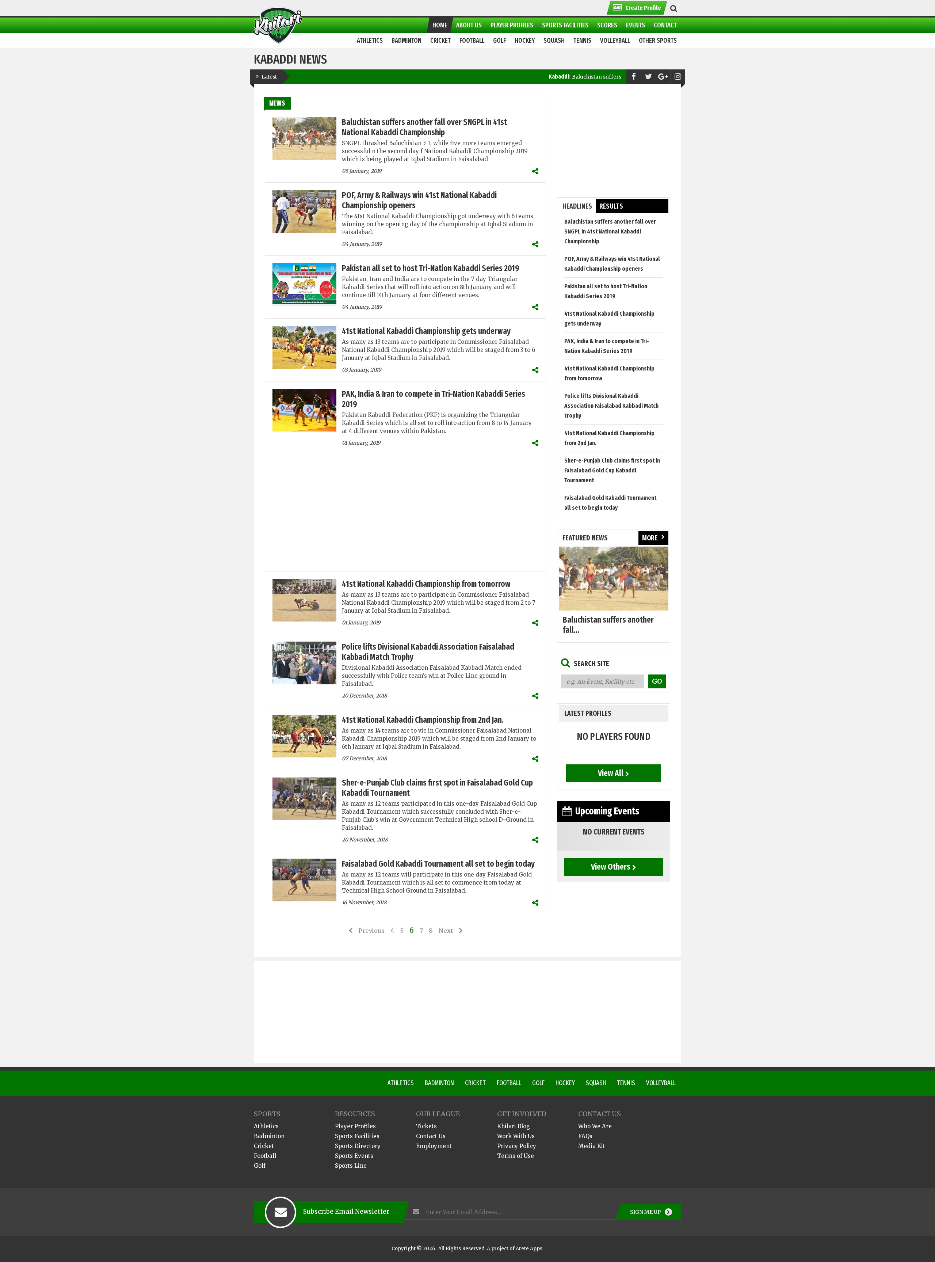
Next (446, 930)
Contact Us (431, 1136)
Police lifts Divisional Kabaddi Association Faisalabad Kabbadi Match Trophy (611, 405)
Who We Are (595, 1126)
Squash (596, 1083)
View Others (610, 867)
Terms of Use (515, 1155)
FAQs (585, 1136)
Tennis (626, 1083)
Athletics (401, 1083)
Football (509, 1083)
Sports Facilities (357, 1136)
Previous (371, 930)
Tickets (426, 1126)
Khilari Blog (513, 1126)
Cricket (475, 1083)
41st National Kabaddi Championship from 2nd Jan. (423, 720)
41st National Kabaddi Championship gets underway (426, 331)
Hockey (565, 1083)
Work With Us (516, 1136)
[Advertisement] (405, 512)
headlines (577, 206)
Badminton (439, 1083)
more (650, 538)
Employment (434, 1146)
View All (610, 773)
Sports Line (351, 1165)
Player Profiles (355, 1126)
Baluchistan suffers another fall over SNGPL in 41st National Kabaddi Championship (424, 127)
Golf (538, 1083)
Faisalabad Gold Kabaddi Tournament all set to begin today (438, 864)
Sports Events (354, 1155)
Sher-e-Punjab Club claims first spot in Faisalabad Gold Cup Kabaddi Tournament (612, 470)
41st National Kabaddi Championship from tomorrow (426, 584)
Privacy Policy (516, 1146)
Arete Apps (529, 1249)
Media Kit (591, 1146)
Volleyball (661, 1083)
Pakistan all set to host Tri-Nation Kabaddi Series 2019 (430, 268)
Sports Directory (358, 1146)
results (611, 206)
